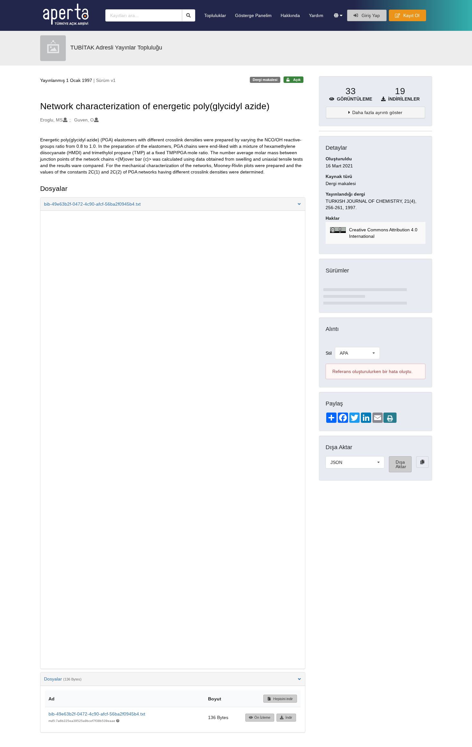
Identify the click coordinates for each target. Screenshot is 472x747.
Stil (329, 353)
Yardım (316, 15)
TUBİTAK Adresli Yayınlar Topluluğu (116, 47)
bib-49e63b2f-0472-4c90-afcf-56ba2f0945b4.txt (96, 713)
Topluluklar (215, 15)
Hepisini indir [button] (282, 699)
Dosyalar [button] (63, 678)
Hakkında (290, 15)
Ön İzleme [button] (262, 717)
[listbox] (357, 353)
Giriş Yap (370, 15)
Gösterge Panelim (253, 15)
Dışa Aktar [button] (401, 464)
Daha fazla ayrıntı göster (377, 112)
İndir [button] (288, 717)
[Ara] (188, 15)
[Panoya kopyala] (422, 462)
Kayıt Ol (410, 15)
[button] (338, 15)
